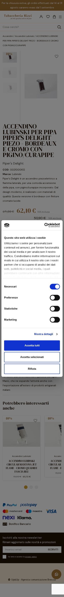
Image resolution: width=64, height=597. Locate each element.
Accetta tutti (32, 345)
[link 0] (45, 225)
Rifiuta (32, 368)
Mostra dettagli (43, 334)
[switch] (55, 297)
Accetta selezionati (32, 356)
